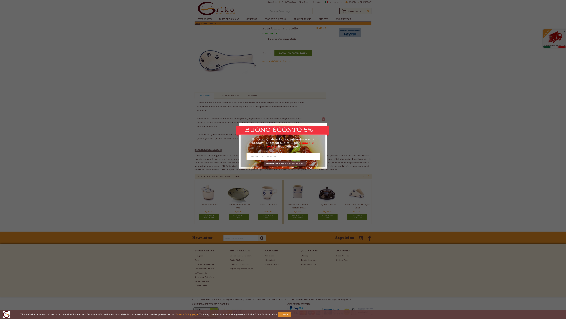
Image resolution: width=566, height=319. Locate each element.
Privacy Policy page (186, 314)
